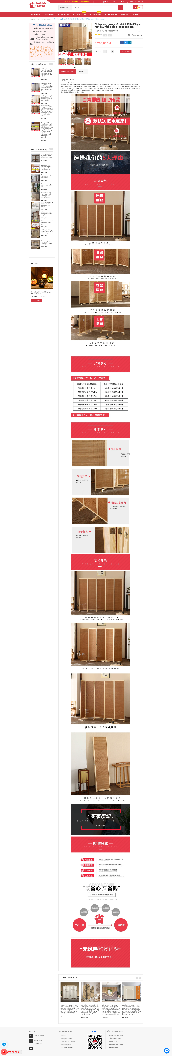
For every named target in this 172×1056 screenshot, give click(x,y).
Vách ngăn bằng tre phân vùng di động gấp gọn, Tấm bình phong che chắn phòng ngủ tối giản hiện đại (47, 72)
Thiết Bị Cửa (64, 14)
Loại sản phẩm (64, 8)
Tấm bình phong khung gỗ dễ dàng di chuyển (47, 213)
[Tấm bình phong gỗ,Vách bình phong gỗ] (35, 187)
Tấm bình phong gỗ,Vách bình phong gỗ (47, 185)
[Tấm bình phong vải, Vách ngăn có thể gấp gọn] (35, 224)
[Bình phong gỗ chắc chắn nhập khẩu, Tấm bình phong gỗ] (35, 158)
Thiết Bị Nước (111, 14)
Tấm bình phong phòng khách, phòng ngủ (46, 176)
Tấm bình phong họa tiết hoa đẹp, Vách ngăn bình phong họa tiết (46, 195)
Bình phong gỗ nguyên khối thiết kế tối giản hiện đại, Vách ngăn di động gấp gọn (79, 19)
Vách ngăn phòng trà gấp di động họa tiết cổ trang (47, 231)
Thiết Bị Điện (96, 14)
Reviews (82, 72)
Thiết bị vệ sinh (80, 14)
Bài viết (126, 14)
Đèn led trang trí (114, 1047)
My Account (99, 2)
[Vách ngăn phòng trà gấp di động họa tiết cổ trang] (35, 233)
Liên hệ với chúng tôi (67, 1048)
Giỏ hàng (125, 2)
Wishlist (108, 2)
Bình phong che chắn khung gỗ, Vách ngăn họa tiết (46, 242)
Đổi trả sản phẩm (66, 1045)
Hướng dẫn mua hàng (67, 1039)
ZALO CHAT (91, 1032)
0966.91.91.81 (38, 1041)
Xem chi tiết (36, 300)
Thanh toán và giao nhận (68, 1042)
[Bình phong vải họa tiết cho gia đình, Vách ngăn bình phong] (35, 206)
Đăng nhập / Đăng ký (137, 2)
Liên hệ (136, 14)
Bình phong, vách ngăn (44, 19)
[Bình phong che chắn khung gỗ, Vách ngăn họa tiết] (35, 244)
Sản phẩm (50, 14)
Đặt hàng (127, 51)
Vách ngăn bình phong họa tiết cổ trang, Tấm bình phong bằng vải (46, 167)
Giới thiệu (63, 1036)
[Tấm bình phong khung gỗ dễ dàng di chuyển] (35, 216)
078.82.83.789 (38, 1044)
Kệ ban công (113, 1041)
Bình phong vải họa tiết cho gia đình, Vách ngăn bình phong (47, 204)
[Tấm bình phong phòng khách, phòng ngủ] (35, 178)
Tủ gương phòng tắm (115, 1038)
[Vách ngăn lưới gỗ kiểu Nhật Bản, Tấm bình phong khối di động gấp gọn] (35, 99)
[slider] (98, 34)
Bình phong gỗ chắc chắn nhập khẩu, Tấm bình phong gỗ (47, 155)
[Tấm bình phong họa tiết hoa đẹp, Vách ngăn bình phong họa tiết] (35, 196)
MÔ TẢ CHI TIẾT (67, 72)
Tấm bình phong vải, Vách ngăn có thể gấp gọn (47, 222)
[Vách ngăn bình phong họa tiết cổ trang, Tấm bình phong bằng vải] (35, 169)
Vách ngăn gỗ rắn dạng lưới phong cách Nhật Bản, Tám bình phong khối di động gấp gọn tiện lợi (47, 86)
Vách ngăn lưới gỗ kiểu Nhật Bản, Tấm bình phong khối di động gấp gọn (46, 98)
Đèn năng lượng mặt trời (116, 1044)
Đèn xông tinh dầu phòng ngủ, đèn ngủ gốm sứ (41, 292)
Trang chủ (37, 14)
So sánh (116, 2)
